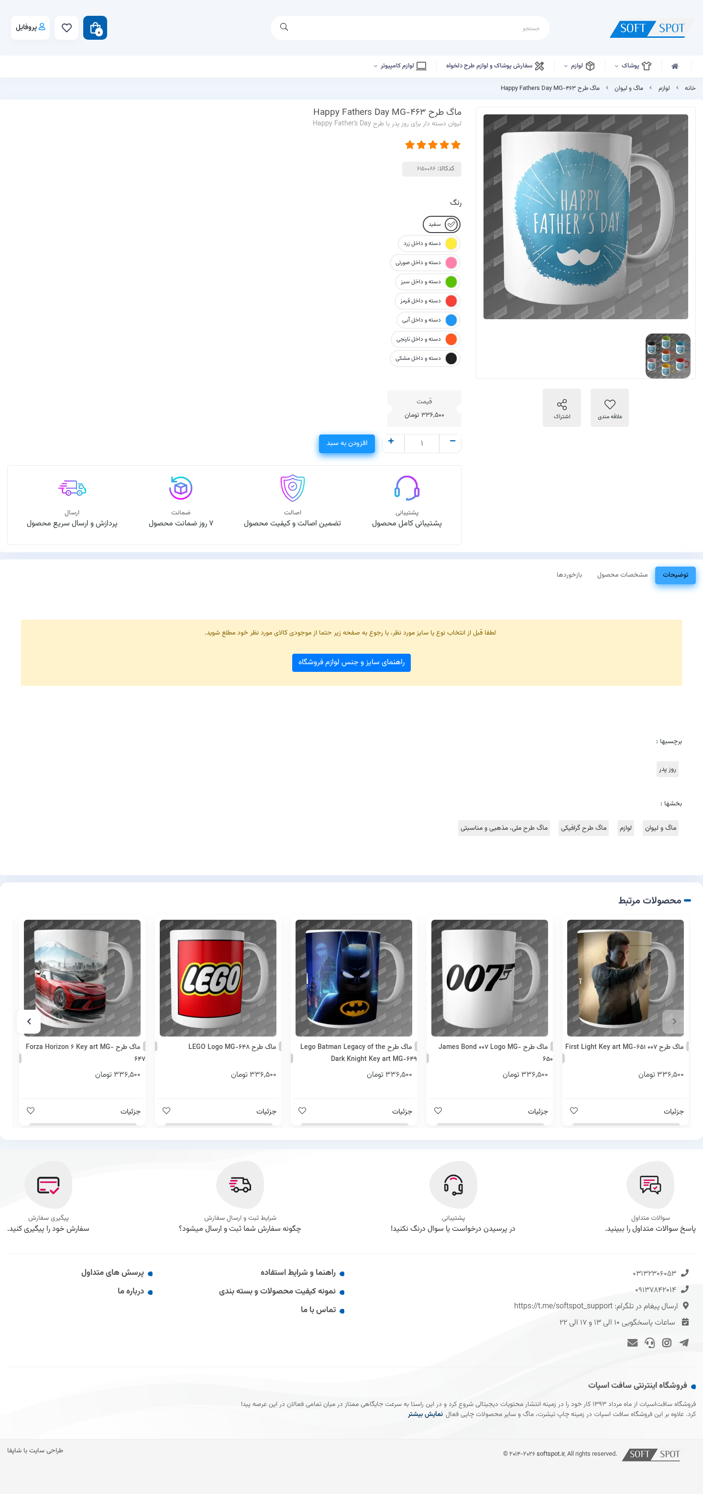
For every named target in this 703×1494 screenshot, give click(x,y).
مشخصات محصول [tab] (622, 575)
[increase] (391, 442)
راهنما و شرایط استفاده (298, 1273)
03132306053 (654, 1274)
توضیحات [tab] (675, 575)
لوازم (577, 66)
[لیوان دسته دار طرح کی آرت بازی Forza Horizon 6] (82, 978)
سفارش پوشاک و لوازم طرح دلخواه (490, 66)
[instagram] (665, 1342)
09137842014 (655, 1290)
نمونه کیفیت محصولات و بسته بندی (277, 1291)
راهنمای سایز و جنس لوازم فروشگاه (351, 663)
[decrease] (452, 442)
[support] (648, 1342)
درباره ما (131, 1291)
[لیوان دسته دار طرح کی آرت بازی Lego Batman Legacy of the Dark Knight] (354, 978)
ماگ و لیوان (629, 88)
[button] (674, 1022)
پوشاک (631, 66)
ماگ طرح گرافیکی (583, 828)
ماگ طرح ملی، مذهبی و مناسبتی (504, 828)
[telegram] (682, 1342)
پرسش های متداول (112, 1273)
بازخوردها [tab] (569, 575)
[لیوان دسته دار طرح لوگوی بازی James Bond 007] (490, 978)
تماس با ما (318, 1310)
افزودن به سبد (347, 443)
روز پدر (667, 769)
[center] (284, 28)
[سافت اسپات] (655, 1454)
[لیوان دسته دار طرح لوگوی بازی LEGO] (218, 978)
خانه (690, 88)
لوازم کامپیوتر (398, 66)
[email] (631, 1342)
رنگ (455, 203)
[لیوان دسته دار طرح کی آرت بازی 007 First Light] (625, 978)
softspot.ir (550, 1454)
